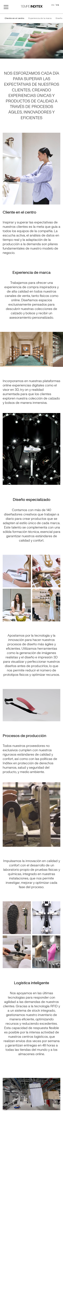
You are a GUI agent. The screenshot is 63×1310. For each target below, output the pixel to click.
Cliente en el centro (14, 18)
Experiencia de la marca (40, 18)
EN (52, 5)
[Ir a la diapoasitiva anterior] (4, 349)
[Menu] (6, 7)
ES (57, 5)
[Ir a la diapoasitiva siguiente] (59, 349)
